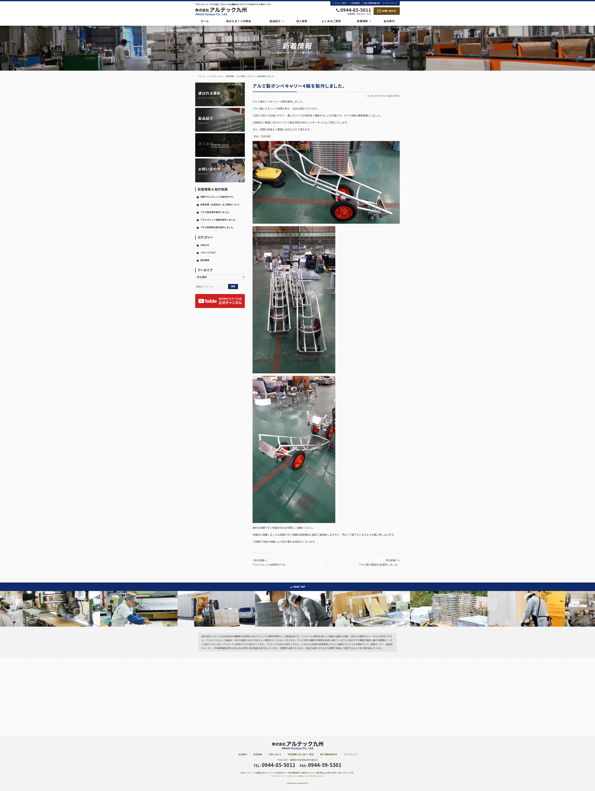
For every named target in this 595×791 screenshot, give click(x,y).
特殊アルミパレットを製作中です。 (218, 196)
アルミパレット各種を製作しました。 (219, 219)
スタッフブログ (208, 252)
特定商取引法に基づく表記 (301, 754)
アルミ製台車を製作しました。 (216, 212)
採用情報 (355, 3)
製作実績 (395, 95)
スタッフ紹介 (341, 3)
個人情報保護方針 (372, 3)
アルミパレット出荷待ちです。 (270, 564)
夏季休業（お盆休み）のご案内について (220, 204)
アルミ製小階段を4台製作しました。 (379, 564)
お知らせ (205, 244)
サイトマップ (391, 3)
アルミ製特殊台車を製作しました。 (218, 227)
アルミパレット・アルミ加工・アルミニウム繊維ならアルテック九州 (295, 776)
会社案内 (242, 754)
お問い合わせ (274, 754)
